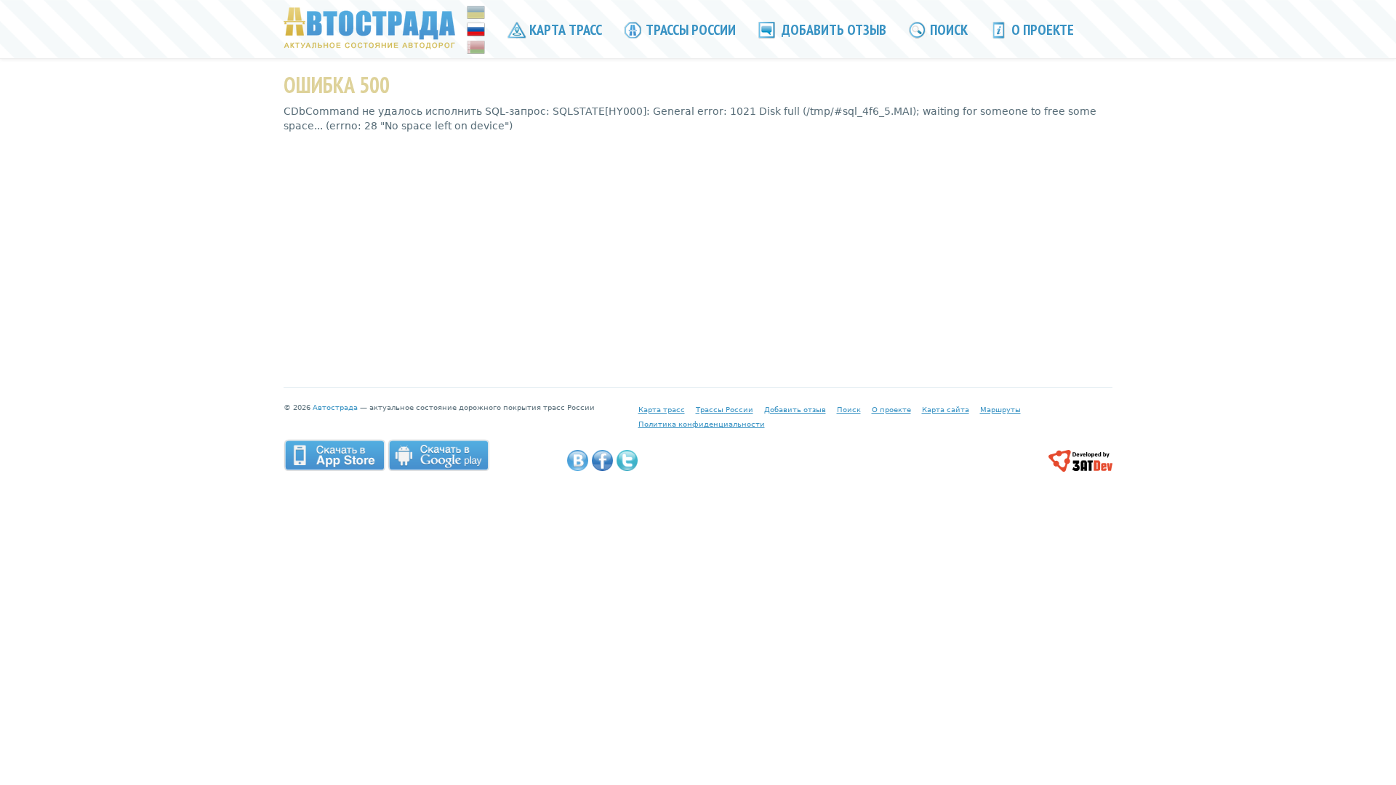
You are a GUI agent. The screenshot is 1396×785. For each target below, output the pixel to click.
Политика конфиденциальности (701, 424)
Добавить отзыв (832, 29)
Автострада (335, 407)
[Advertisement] (698, 249)
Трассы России (689, 29)
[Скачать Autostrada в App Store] (334, 455)
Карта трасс (564, 29)
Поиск (947, 29)
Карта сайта (945, 410)
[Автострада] (370, 27)
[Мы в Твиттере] (627, 460)
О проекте (1041, 29)
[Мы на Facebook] (602, 460)
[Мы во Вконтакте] (577, 460)
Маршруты (1000, 410)
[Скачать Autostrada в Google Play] (438, 455)
